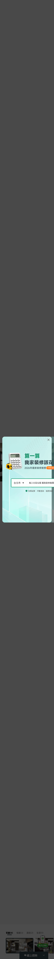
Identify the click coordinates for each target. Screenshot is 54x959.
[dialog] (27, 480)
